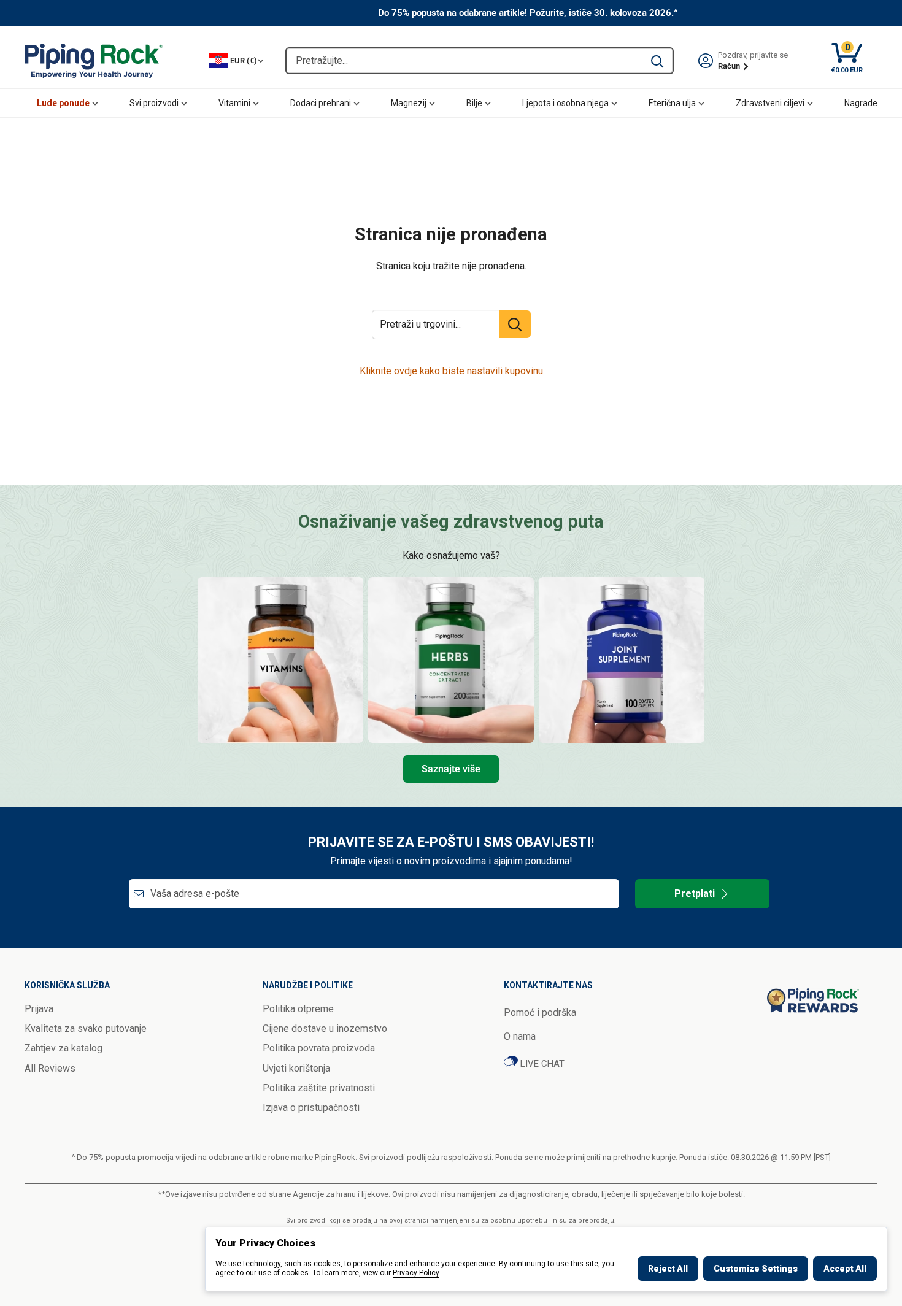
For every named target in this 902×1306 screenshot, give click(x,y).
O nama (520, 1036)
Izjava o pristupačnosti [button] (311, 1107)
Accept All (844, 1268)
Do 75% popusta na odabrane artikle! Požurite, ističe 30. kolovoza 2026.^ (528, 12)
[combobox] (464, 60)
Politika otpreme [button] (298, 1009)
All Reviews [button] (50, 1068)
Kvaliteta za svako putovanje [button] (86, 1028)
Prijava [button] (39, 1009)
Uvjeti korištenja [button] (296, 1068)
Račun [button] (730, 66)
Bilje (474, 103)
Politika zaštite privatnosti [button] (319, 1088)
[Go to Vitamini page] (280, 660)
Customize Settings (756, 1268)
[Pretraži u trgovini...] (515, 324)
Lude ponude (63, 103)
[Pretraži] (657, 60)
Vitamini (234, 103)
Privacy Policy (416, 1273)
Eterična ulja (672, 103)
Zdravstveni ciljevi (770, 103)
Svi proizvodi (154, 103)
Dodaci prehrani (320, 103)
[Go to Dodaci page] (621, 660)
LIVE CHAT (541, 1063)
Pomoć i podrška (540, 1012)
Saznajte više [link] (451, 769)
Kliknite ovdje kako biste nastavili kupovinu (451, 371)
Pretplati (694, 893)
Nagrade (860, 103)
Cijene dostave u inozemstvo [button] (325, 1028)
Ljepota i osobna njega (565, 103)
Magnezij (408, 103)
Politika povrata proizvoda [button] (319, 1048)
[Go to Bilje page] (451, 660)
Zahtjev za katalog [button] (63, 1048)
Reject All (668, 1268)
